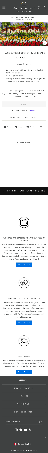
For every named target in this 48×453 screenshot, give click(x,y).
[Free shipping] (24, 341)
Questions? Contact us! (24, 118)
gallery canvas (18, 75)
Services (23, 396)
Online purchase (23, 388)
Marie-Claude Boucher (16, 53)
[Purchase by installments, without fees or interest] (24, 222)
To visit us (23, 404)
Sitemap (23, 380)
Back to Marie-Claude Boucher (26, 191)
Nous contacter (23, 412)
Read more (24, 264)
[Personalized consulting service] (24, 283)
